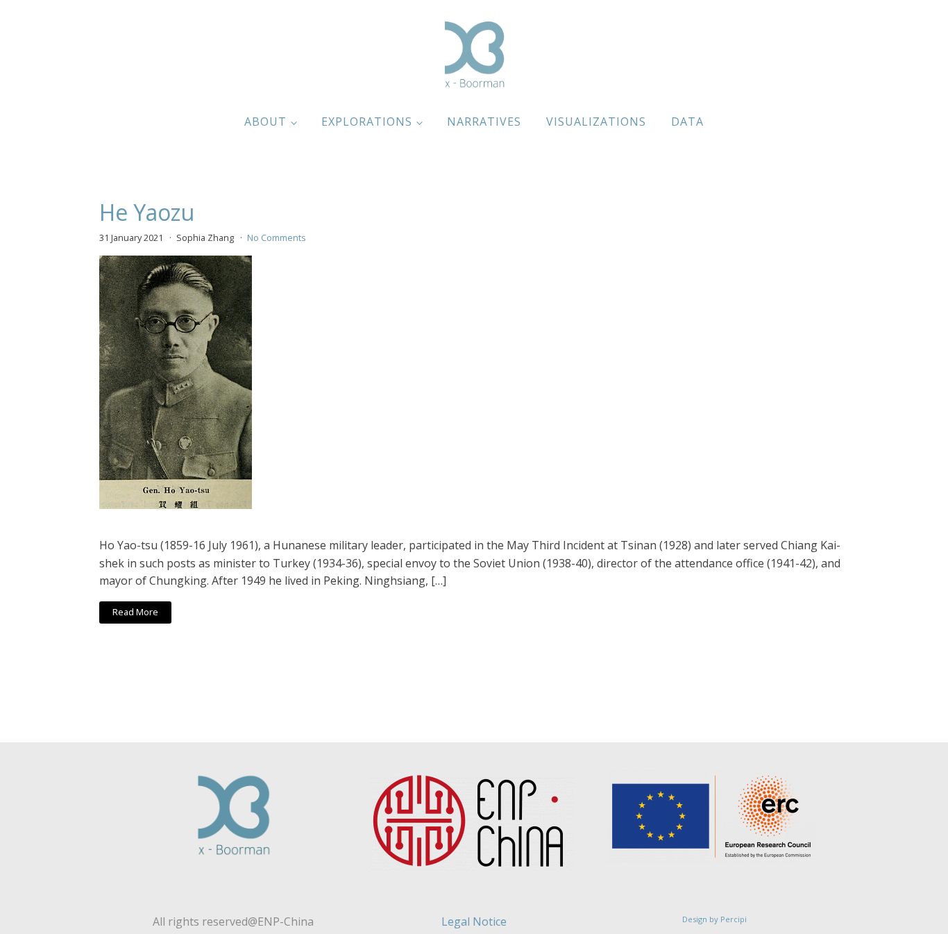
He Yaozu (146, 212)
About (265, 121)
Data (687, 121)
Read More (135, 612)
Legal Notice (474, 921)
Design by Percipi (714, 919)
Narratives (484, 121)
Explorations (366, 121)
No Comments (276, 237)
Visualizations (596, 121)
